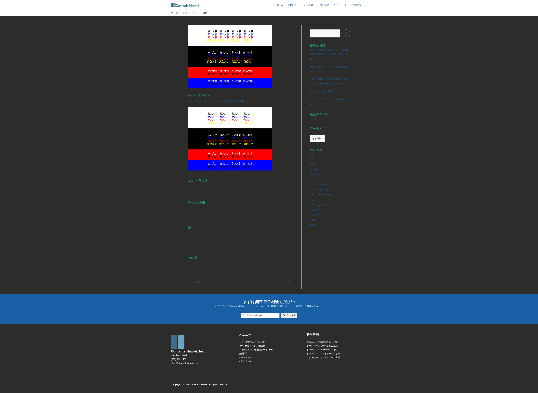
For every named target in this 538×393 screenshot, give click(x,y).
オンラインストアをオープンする (323, 353)
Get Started (289, 315)
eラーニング (316, 154)
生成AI (313, 220)
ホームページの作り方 (215, 101)
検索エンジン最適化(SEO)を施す (322, 341)
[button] (298, 5)
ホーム (279, 5)
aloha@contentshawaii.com (184, 363)
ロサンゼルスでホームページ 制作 (323, 357)
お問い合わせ (358, 5)
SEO (312, 159)
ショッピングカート (320, 189)
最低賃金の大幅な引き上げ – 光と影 (328, 91)
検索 (312, 27)
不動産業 (314, 209)
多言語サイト (316, 214)
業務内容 (292, 5)
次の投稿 (287, 282)
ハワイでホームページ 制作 (252, 341)
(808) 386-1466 (178, 359)
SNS (312, 164)
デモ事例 (308, 5)
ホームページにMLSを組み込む (322, 345)
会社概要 (324, 5)
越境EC (313, 225)
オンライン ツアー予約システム (322, 349)
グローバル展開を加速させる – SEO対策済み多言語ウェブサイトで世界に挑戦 (329, 54)
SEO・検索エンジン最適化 (252, 345)
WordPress (315, 169)
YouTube (314, 174)
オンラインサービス (320, 184)
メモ (312, 199)
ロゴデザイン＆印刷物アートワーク (256, 349)
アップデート (340, 5)
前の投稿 (194, 282)
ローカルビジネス (319, 204)
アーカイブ (315, 133)
